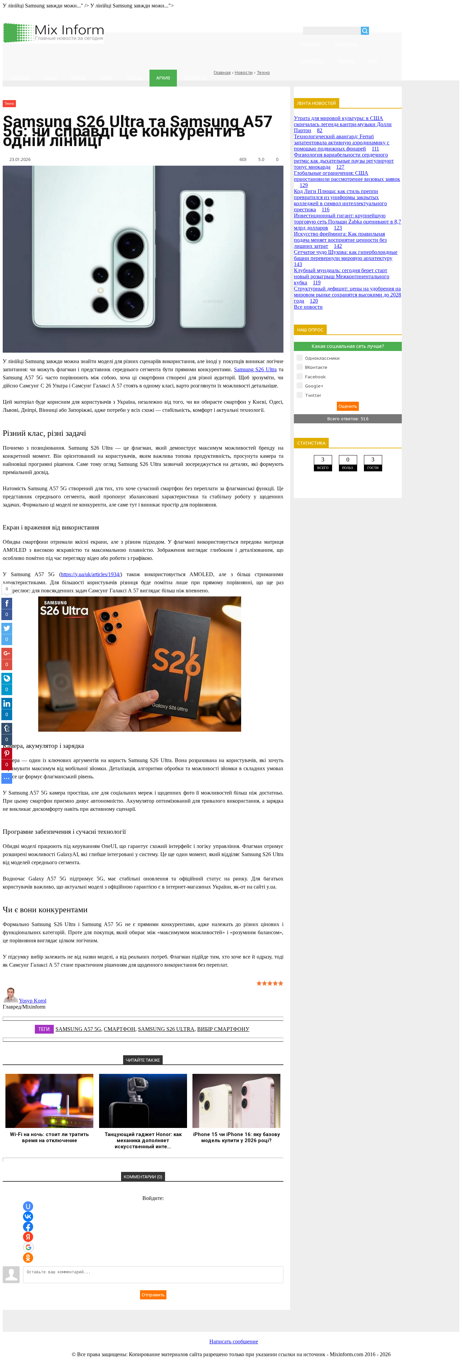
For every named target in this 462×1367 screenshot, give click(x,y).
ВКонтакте (316, 367)
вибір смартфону (223, 1029)
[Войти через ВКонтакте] (28, 1216)
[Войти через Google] (28, 1247)
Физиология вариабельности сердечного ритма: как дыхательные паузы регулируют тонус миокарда (344, 161)
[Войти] (377, 31)
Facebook (315, 377)
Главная (222, 72)
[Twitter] (202, 1317)
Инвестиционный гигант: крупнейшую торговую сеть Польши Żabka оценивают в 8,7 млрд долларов (347, 222)
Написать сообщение (233, 1341)
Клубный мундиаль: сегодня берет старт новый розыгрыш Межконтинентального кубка (341, 276)
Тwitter (313, 395)
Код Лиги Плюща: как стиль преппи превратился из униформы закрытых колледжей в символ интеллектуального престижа (340, 200)
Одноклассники (322, 358)
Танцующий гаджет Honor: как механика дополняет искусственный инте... (143, 1140)
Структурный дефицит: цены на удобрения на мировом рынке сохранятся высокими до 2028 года (347, 295)
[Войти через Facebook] (28, 1227)
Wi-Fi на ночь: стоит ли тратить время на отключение (49, 1137)
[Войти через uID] (28, 1206)
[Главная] (53, 42)
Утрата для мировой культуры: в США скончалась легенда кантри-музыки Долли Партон (343, 124)
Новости (244, 72)
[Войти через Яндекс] (28, 1237)
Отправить (153, 1295)
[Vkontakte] (94, 1317)
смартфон (119, 1029)
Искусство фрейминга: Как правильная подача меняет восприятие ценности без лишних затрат (340, 240)
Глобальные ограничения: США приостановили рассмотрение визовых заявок (347, 179)
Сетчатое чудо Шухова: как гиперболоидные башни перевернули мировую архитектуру (345, 258)
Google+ (314, 386)
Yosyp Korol (32, 1001)
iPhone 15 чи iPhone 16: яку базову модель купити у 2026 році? (236, 1137)
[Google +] (310, 1317)
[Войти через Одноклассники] (28, 1258)
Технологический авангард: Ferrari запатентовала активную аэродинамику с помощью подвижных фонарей (341, 142)
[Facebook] (148, 1317)
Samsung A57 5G (78, 1029)
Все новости (308, 307)
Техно (263, 72)
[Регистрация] (394, 31)
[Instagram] (256, 1317)
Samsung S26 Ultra (166, 1029)
